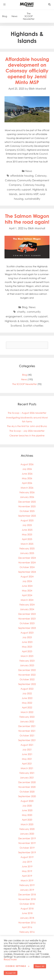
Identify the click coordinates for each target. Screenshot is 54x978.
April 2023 (27, 651)
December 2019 (27, 838)
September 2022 (27, 684)
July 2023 (27, 637)
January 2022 (27, 721)
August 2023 (27, 632)
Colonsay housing (34, 184)
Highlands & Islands (16, 321)
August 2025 (27, 520)
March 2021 (27, 768)
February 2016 (27, 931)
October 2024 (27, 567)
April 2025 (27, 539)
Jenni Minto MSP (28, 194)
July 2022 (27, 693)
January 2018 (27, 917)
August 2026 (27, 464)
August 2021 (27, 744)
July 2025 (27, 525)
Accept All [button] (11, 973)
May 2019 (27, 871)
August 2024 (27, 576)
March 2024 (27, 600)
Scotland (16, 325)
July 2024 (27, 581)
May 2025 (27, 534)
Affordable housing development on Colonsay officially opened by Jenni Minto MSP (27, 70)
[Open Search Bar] (49, 4)
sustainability (32, 198)
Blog (4, 16)
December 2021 (27, 726)
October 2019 (27, 847)
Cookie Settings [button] (16, 966)
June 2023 (27, 642)
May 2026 (27, 478)
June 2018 (27, 913)
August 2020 (27, 801)
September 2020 (27, 796)
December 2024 (27, 557)
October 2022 (27, 679)
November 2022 (27, 674)
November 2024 (27, 562)
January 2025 (27, 553)
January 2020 (27, 833)
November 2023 (27, 618)
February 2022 (27, 716)
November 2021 (27, 730)
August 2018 (27, 908)
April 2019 (27, 875)
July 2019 (27, 861)
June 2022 (27, 698)
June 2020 (27, 810)
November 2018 (27, 899)
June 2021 (27, 754)
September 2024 (27, 571)
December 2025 (27, 501)
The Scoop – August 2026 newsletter (27, 412)
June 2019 (27, 866)
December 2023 (27, 614)
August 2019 (27, 857)
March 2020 (27, 824)
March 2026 (27, 487)
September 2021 (27, 740)
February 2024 (27, 604)
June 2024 (27, 585)
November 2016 (27, 922)
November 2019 (27, 843)
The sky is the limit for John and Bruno (27, 426)
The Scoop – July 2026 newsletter (27, 430)
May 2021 (27, 758)
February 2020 (27, 829)
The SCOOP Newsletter (28, 16)
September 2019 (27, 852)
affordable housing (21, 175)
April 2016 (27, 927)
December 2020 (27, 782)
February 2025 (27, 548)
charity (21, 311)
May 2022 (27, 702)
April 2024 (27, 595)
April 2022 (27, 707)
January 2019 (27, 889)
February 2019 (27, 885)
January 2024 (27, 609)
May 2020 (27, 815)
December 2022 (27, 670)
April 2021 (27, 763)
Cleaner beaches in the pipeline (27, 435)
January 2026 (27, 497)
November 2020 (27, 787)
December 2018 (27, 894)
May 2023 (27, 646)
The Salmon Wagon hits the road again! (27, 219)
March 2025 (27, 543)
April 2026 (27, 483)
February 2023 (27, 660)
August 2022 (27, 688)
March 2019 (27, 880)
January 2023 (27, 665)
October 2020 (27, 791)
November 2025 (27, 506)
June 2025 (27, 529)
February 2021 (27, 773)
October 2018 (27, 903)
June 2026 (27, 473)
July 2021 (27, 749)
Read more (10, 959)
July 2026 (27, 469)
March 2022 (27, 712)
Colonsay (40, 175)
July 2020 (27, 805)
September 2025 (27, 515)
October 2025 (27, 511)
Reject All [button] (39, 966)
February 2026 (27, 492)
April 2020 (27, 819)
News (14, 16)
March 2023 (27, 656)
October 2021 (27, 735)
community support (19, 189)
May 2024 (27, 590)
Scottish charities (33, 325)
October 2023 (27, 623)
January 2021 (27, 777)
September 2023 (27, 628)
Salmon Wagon (39, 321)
